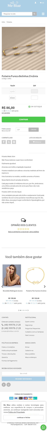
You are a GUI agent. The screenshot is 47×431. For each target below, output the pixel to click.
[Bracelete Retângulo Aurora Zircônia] (11, 275)
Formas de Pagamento (9, 361)
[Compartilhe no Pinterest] (14, 142)
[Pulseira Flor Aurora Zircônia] (35, 275)
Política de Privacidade (16, 412)
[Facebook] (4, 385)
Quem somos (29, 322)
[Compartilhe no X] (9, 142)
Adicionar (38, 142)
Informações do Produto (15, 151)
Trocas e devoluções (9, 354)
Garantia (5, 357)
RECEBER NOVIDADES (23, 379)
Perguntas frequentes (32, 328)
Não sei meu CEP (6, 131)
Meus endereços (31, 357)
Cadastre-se (29, 350)
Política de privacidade (9, 350)
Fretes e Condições (8, 347)
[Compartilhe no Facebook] (4, 142)
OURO (12, 91)
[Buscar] (34, 14)
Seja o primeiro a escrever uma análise (23, 232)
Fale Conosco (29, 335)
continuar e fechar (23, 417)
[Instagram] (8, 385)
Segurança (28, 325)
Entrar (27, 347)
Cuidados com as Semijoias (34, 332)
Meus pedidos (30, 354)
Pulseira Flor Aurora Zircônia (36, 291)
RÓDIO (12, 98)
